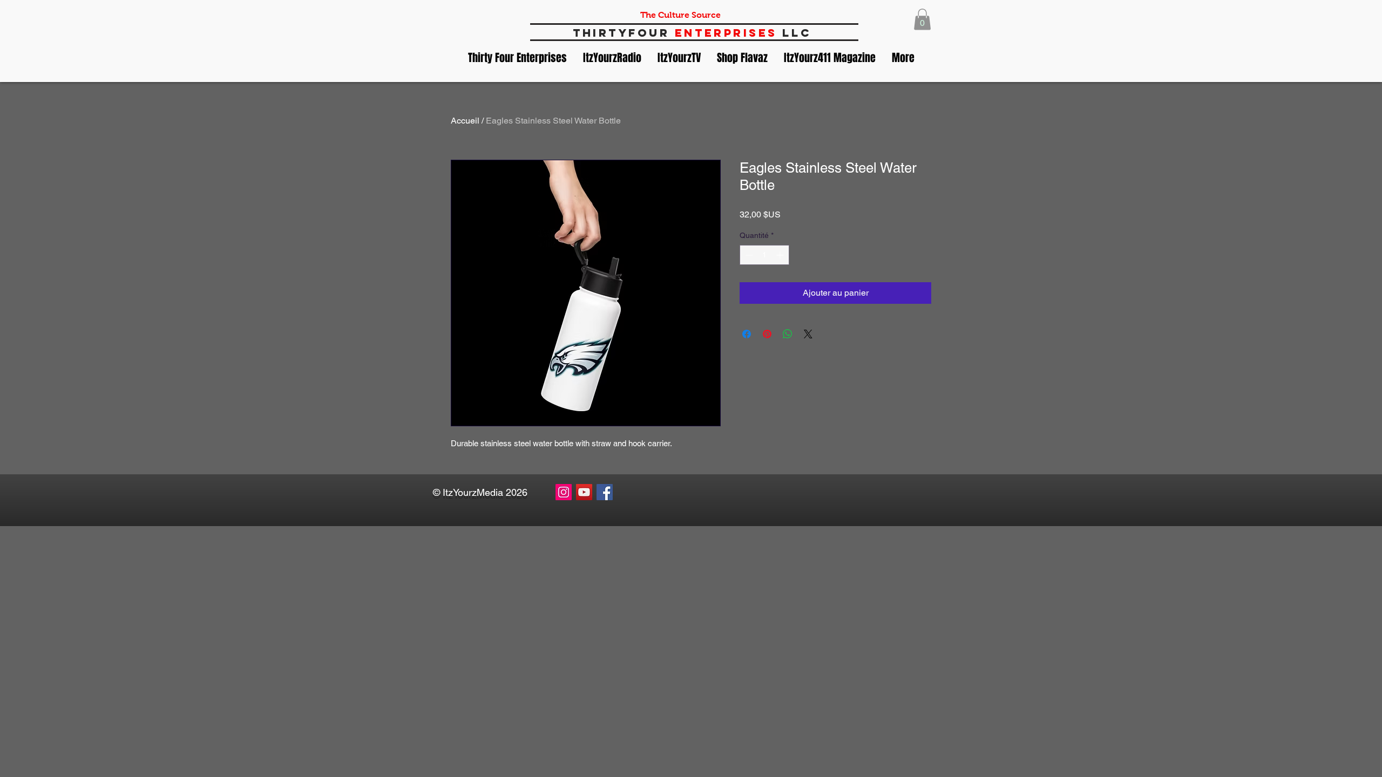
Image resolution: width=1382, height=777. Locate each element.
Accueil (465, 120)
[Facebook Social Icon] (605, 492)
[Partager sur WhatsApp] (787, 334)
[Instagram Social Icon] (563, 492)
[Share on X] (808, 334)
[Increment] (781, 255)
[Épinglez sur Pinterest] (767, 334)
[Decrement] (748, 255)
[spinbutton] (764, 255)
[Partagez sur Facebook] (746, 334)
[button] (922, 19)
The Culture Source (680, 14)
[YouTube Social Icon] (584, 492)
